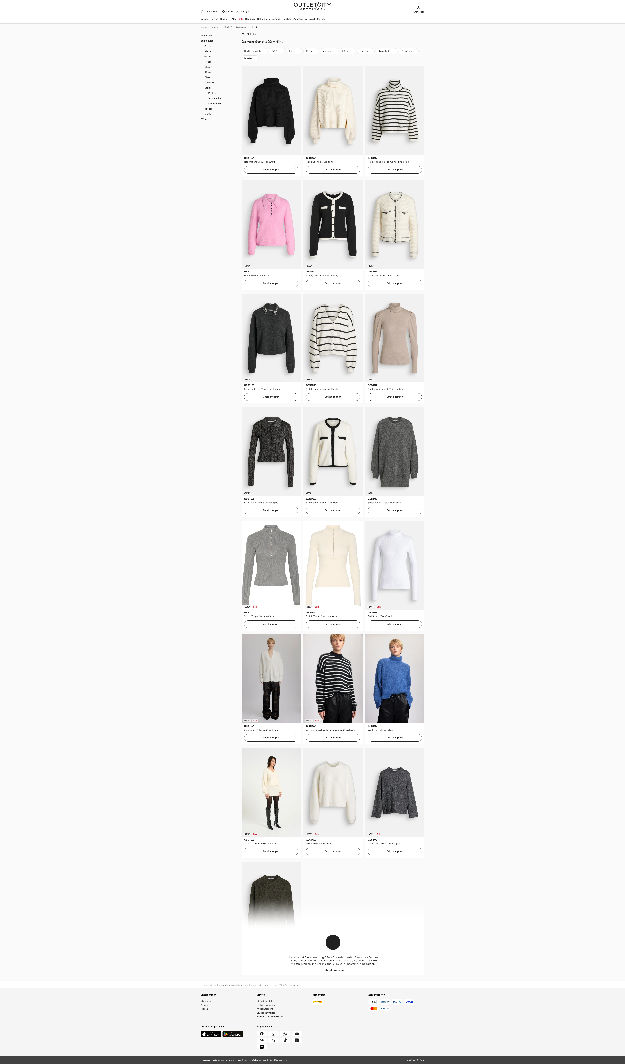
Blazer (207, 77)
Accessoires (300, 18)
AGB (265, 1060)
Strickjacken (215, 98)
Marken (321, 18)
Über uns (206, 1001)
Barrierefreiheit (233, 1060)
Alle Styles (206, 35)
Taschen (287, 18)
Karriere (205, 1004)
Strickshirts (214, 103)
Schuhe (276, 18)
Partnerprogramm (266, 1004)
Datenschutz (218, 1060)
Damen (204, 27)
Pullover (213, 93)
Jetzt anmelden (335, 970)
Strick (254, 27)
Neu (234, 18)
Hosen (208, 61)
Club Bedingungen (278, 1060)
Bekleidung (263, 18)
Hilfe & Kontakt (265, 1001)
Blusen (208, 66)
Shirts (207, 46)
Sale (240, 18)
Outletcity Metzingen (312, 6)
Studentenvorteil (266, 1012)
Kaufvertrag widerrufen (270, 1016)
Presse (204, 1008)
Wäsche (205, 119)
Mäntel (208, 113)
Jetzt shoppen (271, 169)
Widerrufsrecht (265, 1008)
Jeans (207, 56)
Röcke (207, 72)
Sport (312, 18)
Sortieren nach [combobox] (252, 52)
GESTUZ (227, 27)
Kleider (208, 51)
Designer (250, 18)
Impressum (206, 1060)
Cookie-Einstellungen (252, 1060)
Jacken (208, 108)
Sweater (209, 82)
